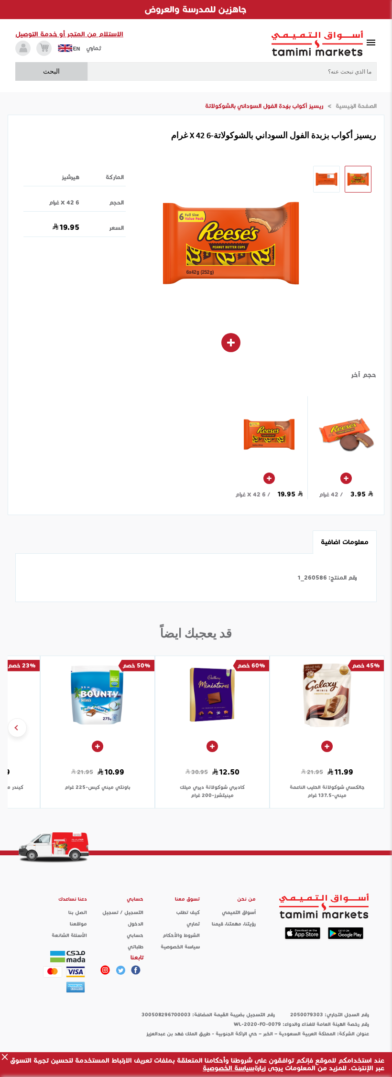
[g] (135, 970)
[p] (105, 970)
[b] (120, 970)
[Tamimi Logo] (317, 43)
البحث (51, 71)
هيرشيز (70, 177)
